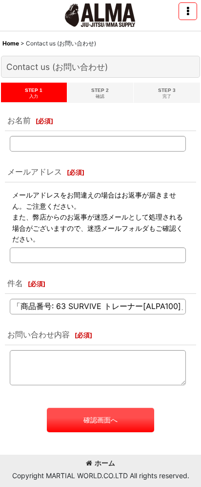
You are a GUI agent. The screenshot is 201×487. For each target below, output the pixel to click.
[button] (188, 11)
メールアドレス (34, 172)
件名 (15, 283)
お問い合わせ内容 (38, 334)
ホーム (105, 463)
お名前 (19, 120)
